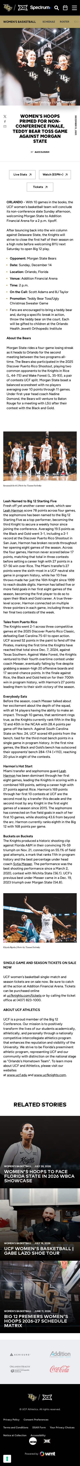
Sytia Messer (22, 864)
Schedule (48, 21)
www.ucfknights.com (50, 1075)
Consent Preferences (36, 1419)
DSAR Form (39, 1427)
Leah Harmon (13, 510)
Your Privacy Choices (62, 1427)
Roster (64, 21)
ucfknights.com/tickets (24, 995)
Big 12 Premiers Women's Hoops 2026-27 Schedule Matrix (36, 1321)
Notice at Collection (14, 1435)
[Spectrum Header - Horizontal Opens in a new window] (40, 8)
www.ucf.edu (17, 1075)
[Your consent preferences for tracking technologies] (7, 1459)
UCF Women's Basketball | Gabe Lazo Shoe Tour (39, 1251)
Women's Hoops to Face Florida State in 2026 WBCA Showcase (39, 1176)
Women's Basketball (17, 1166)
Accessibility (38, 1435)
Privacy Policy (11, 1419)
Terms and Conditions (15, 1427)
